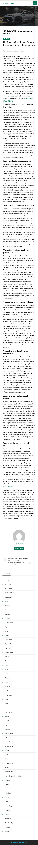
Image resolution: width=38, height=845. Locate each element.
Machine (7, 729)
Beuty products (9, 593)
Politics (7, 767)
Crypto (7, 627)
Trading (7, 810)
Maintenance (9, 733)
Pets (6, 759)
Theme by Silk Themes (19, 842)
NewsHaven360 (9, 3)
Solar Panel (8, 793)
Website (7, 827)
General (7, 686)
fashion (7, 656)
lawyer (7, 716)
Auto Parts (8, 584)
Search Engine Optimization (13, 776)
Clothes (7, 618)
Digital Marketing (10, 644)
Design (7, 635)
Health (7, 691)
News (6, 754)
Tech (6, 801)
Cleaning (7, 614)
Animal (7, 580)
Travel (7, 814)
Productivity (9, 771)
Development (9, 639)
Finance (7, 665)
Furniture (8, 678)
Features (13, 30)
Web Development (10, 823)
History (7, 699)
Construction (9, 622)
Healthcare (8, 695)
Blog (6, 601)
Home (6, 703)
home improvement (10, 708)
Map (6, 737)
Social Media (9, 789)
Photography (9, 763)
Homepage (5, 30)
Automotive (8, 588)
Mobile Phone (9, 746)
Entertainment (9, 652)
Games (7, 682)
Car (6, 610)
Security (7, 780)
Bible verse (8, 597)
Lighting (7, 725)
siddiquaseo (9, 51)
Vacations (8, 818)
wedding (7, 831)
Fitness (7, 669)
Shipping (7, 784)
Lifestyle (7, 720)
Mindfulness (8, 742)
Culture (7, 631)
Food (6, 674)
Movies (7, 750)
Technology (8, 806)
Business (7, 605)
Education (8, 648)
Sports (7, 797)
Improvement (9, 712)
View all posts (19, 548)
